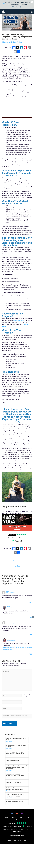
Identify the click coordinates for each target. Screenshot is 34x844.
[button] (31, 11)
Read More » (9, 741)
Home (6, 817)
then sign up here (18, 320)
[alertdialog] (17, 4)
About (14, 817)
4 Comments (6, 42)
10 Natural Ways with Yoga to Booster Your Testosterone (15, 788)
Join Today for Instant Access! (17, 528)
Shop (27, 817)
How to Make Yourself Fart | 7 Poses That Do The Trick (15, 795)
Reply (30, 602)
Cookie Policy (22, 840)
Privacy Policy (12, 840)
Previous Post (17, 561)
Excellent (12, 535)
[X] (18, 48)
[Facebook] (14, 48)
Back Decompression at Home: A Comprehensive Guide (16, 759)
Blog (21, 817)
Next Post (17, 566)
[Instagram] (22, 813)
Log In (17, 819)
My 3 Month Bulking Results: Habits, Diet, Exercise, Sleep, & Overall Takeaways (17, 767)
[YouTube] (17, 813)
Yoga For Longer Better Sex (14, 801)
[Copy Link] (29, 48)
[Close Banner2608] (32, 2)
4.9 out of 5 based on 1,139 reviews (17, 537)
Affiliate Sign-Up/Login (17, 835)
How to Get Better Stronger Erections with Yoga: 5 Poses (15, 752)
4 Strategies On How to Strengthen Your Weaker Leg (15, 774)
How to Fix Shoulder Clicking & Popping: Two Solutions (15, 781)
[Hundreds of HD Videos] (17, 519)
